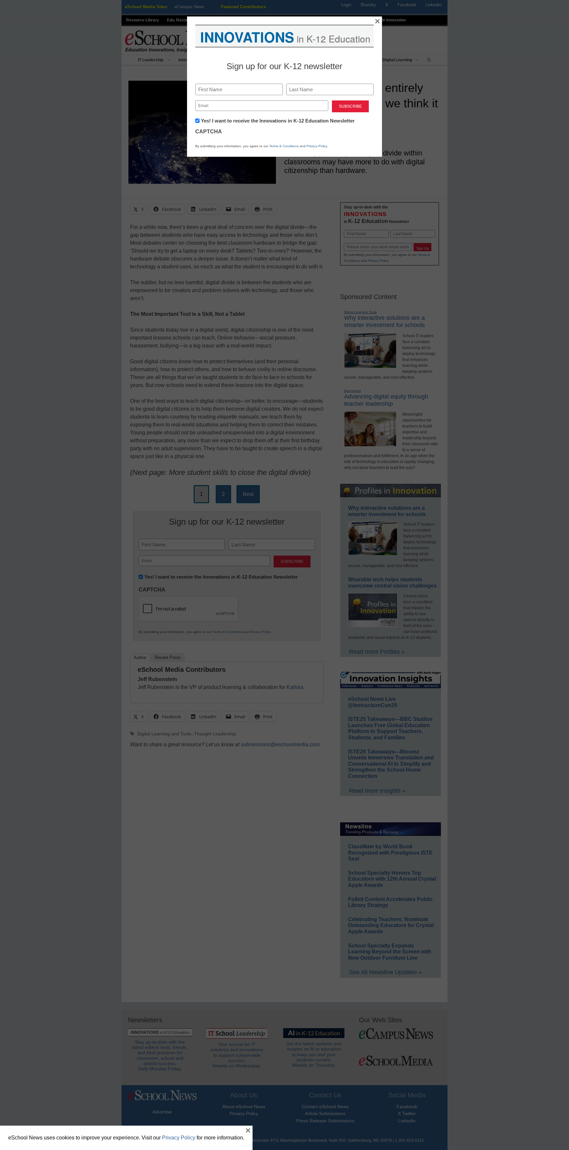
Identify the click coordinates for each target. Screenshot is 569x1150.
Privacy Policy (317, 146)
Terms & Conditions (284, 146)
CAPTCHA (208, 131)
